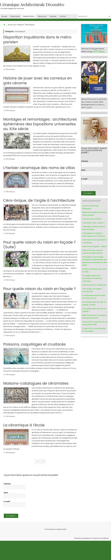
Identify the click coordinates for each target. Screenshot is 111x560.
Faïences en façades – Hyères (94, 246)
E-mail (84, 179)
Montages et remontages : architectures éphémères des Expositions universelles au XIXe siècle (40, 124)
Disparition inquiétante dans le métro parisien (37, 39)
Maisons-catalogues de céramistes (36, 383)
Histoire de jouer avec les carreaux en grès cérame (37, 80)
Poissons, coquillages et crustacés (34, 344)
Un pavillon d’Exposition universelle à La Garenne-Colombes (92, 278)
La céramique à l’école (24, 425)
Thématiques (10, 69)
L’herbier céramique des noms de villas (39, 167)
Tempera (95, 538)
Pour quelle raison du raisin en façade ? (39, 288)
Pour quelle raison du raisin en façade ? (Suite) (39, 245)
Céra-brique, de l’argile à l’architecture (39, 200)
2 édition (99, 51)
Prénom (84, 161)
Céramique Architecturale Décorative (32, 4)
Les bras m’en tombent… (92, 219)
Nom (83, 170)
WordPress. (105, 538)
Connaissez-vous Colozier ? (93, 223)
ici (103, 104)
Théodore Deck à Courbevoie (94, 285)
